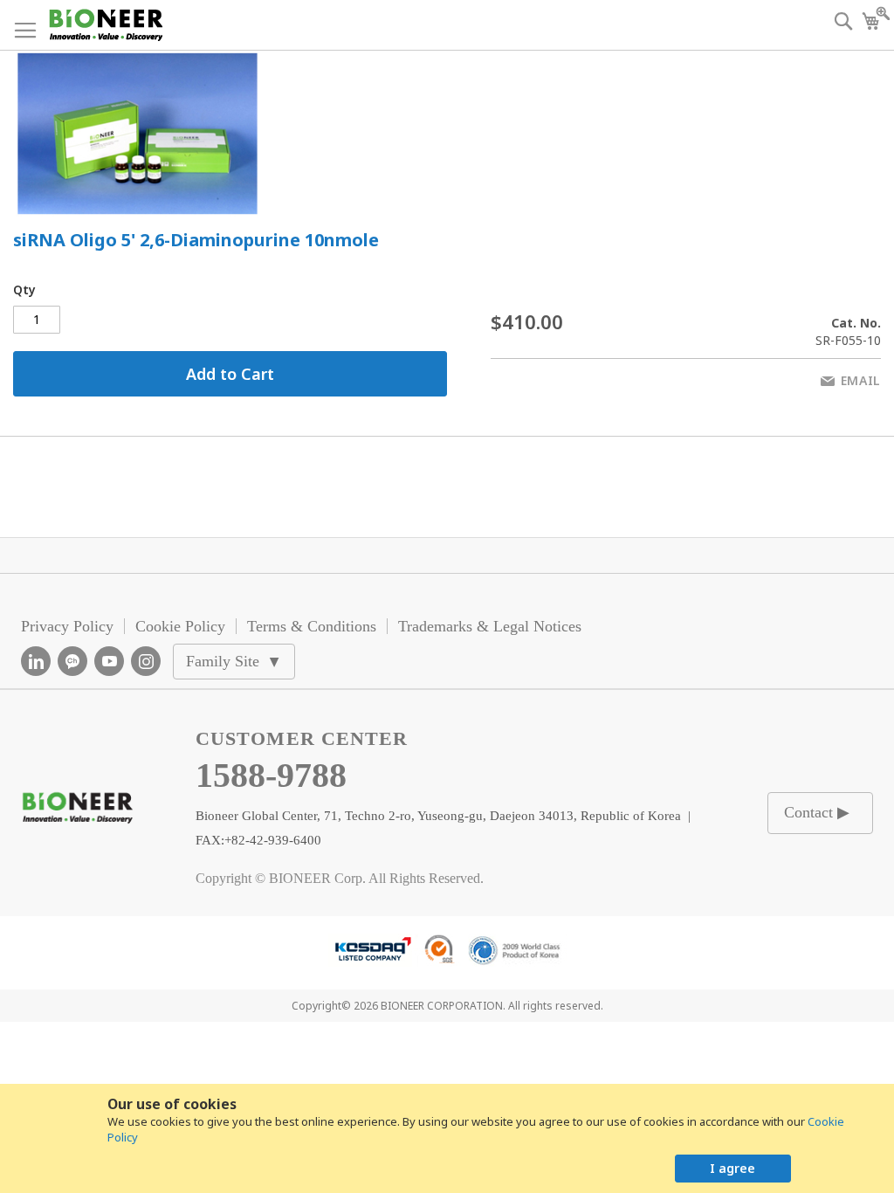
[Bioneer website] (105, 25)
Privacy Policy (67, 626)
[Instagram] (146, 661)
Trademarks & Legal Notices (489, 626)
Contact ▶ (816, 812)
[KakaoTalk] (72, 661)
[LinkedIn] (36, 661)
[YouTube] (109, 661)
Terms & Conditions (311, 626)
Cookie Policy (180, 626)
